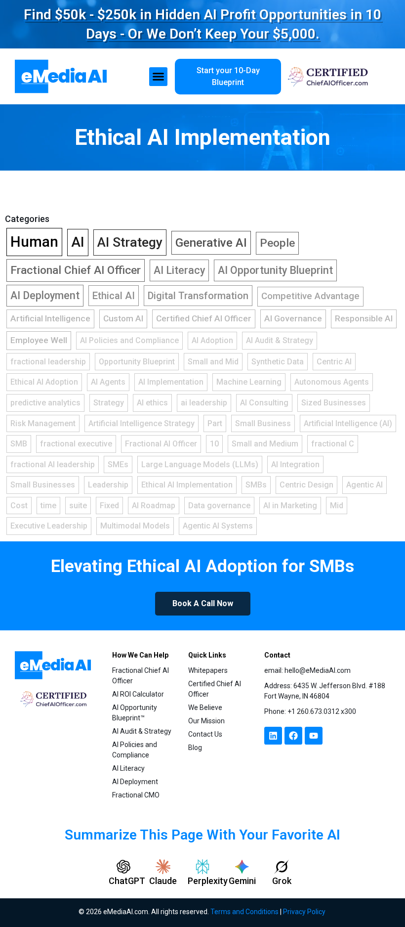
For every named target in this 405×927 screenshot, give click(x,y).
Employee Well (38, 340)
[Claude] (163, 866)
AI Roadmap (153, 505)
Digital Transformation (198, 296)
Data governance (219, 505)
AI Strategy (129, 242)
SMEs (118, 464)
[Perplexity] (202, 866)
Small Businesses (42, 484)
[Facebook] (293, 736)
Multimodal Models (135, 525)
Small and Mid (213, 361)
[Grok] (281, 866)
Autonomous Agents (331, 382)
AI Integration (295, 464)
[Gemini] (242, 866)
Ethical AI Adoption (44, 382)
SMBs (256, 484)
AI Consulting (264, 402)
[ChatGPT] (123, 866)
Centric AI (334, 361)
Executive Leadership (48, 525)
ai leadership (204, 402)
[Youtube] (314, 736)
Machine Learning (249, 382)
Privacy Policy (304, 912)
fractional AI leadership (52, 464)
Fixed (109, 505)
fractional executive (76, 443)
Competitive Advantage (310, 296)
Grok (281, 881)
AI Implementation (170, 382)
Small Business (263, 423)
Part (214, 423)
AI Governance (293, 318)
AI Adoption (212, 340)
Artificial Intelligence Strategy (141, 423)
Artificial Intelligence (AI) (348, 423)
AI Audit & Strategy (279, 340)
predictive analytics (45, 402)
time (48, 505)
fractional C (332, 443)
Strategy (108, 402)
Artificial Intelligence (50, 318)
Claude (163, 881)
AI (77, 242)
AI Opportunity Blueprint (275, 270)
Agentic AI (364, 484)
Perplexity (208, 881)
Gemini (242, 881)
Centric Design (306, 484)
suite (78, 505)
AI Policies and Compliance (129, 340)
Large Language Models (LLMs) (199, 464)
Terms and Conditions (244, 912)
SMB (18, 443)
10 (214, 443)
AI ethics (152, 402)
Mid (336, 505)
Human (34, 241)
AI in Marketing (290, 505)
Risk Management (43, 423)
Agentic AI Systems (218, 525)
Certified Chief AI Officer (203, 318)
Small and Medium (265, 443)
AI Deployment (45, 295)
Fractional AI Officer (161, 443)
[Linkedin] (273, 736)
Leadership (108, 484)
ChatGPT (127, 881)
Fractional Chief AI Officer (75, 270)
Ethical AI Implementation (202, 137)
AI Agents (108, 382)
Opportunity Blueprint (137, 361)
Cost (19, 505)
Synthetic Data (277, 361)
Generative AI (211, 243)
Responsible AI (364, 318)
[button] (158, 76)
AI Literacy (179, 270)
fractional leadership (48, 361)
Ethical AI (113, 296)
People (277, 243)
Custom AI (123, 318)
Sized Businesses (333, 402)
